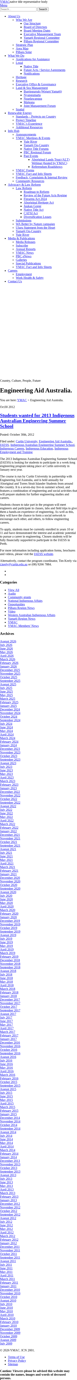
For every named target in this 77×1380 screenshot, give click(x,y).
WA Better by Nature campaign (35, 224)
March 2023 (7, 781)
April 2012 (7, 1232)
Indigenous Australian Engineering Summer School (42, 445)
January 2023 (8, 788)
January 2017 (8, 1039)
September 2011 (10, 1257)
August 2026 (8, 641)
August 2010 (8, 1300)
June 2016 (6, 1064)
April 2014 (7, 1146)
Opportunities (16, 604)
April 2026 (7, 655)
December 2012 (10, 1203)
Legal (19, 62)
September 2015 (10, 1085)
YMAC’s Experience (29, 123)
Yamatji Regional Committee (42, 37)
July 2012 (6, 1221)
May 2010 (6, 1311)
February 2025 (9, 702)
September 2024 (10, 720)
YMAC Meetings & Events (33, 138)
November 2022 (10, 795)
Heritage (21, 77)
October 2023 (8, 756)
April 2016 (7, 1071)
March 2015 (7, 1107)
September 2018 (10, 967)
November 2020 (10, 881)
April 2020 (7, 906)
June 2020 (6, 899)
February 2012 (9, 1239)
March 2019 (7, 953)
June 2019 (6, 942)
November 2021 (10, 838)
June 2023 (6, 770)
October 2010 (8, 1297)
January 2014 (8, 1157)
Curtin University (26, 441)
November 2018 (10, 963)
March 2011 (7, 1279)
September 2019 (10, 931)
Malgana (29, 102)
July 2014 (6, 1135)
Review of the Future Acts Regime (45, 195)
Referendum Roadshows (47, 166)
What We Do (16, 55)
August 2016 (8, 1057)
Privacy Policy (17, 1360)
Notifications (32, 73)
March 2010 (7, 1318)
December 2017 (10, 999)
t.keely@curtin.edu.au (13, 564)
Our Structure (32, 23)
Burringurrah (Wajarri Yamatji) (43, 91)
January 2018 (8, 996)
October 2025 (8, 677)
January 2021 (8, 874)
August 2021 (8, 849)
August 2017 (8, 1014)
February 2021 (9, 870)
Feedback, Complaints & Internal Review (42, 177)
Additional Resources (29, 127)
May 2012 (6, 1229)
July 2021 (6, 852)
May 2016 (6, 1067)
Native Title (31, 66)
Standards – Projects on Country (36, 116)
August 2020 (8, 892)
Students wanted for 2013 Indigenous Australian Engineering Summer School (37, 421)
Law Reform (24, 188)
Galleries (21, 260)
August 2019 (8, 935)
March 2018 (7, 989)
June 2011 (6, 1268)
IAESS (4, 445)
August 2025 (8, 684)
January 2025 (8, 706)
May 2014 (6, 1143)
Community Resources (30, 181)
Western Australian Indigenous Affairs (31, 615)
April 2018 (7, 985)
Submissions (23, 220)
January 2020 (8, 917)
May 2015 (6, 1100)
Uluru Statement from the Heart (35, 227)
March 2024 (7, 738)
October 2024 (8, 716)
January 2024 (8, 745)
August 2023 (8, 763)
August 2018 (8, 971)
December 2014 (10, 1117)
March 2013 (7, 1193)
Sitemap (13, 1364)
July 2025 (6, 688)
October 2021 (8, 842)
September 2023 (10, 759)
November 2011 (10, 1250)
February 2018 (9, 992)
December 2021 (10, 834)
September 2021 (10, 845)
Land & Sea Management (32, 88)
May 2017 (6, 1024)
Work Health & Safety (30, 277)
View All (13, 590)
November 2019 (10, 924)
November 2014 (10, 1121)
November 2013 (10, 1164)
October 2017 (8, 1006)
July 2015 (6, 1092)
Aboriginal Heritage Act (39, 202)
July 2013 (6, 1178)
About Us (14, 16)
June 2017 (6, 1021)
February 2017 (9, 1035)
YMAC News (25, 252)
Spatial (20, 109)
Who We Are (24, 19)
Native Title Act (33, 209)
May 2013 (6, 1186)
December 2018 (10, 960)
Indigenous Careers (12, 448)
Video (11, 611)
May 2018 (6, 981)
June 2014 (6, 1139)
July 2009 (6, 1343)
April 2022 (7, 820)
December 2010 (10, 1289)
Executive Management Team (42, 34)
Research (21, 80)
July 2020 (6, 895)
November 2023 (10, 752)
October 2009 (8, 1336)
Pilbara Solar (24, 52)
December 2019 (10, 920)
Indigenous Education (39, 448)
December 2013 (10, 1160)
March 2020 (7, 910)
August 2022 (8, 806)
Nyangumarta (32, 95)
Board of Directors (35, 27)
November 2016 (10, 1046)
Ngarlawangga (33, 98)
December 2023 (10, 749)
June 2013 (6, 1182)
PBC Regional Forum (37, 152)
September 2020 (10, 888)
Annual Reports (26, 249)
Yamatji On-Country (36, 145)
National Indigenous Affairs (25, 600)
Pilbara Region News (21, 608)
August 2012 (8, 1218)
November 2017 (10, 1003)
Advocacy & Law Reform (24, 184)
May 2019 (6, 946)
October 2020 (8, 885)
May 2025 (6, 695)
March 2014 (7, 1150)
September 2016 (10, 1053)
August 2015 (8, 1089)
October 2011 (8, 1254)
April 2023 (7, 777)
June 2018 (6, 978)
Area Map (22, 48)
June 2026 (6, 648)
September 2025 (10, 680)
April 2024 (7, 734)
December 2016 (10, 1042)
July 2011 (6, 1264)
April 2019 (7, 949)
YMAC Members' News (23, 626)
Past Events (31, 156)
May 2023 (6, 774)
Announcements (26, 134)
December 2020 (10, 877)
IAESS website (43, 554)
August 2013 (8, 1175)
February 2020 (9, 913)
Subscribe (22, 245)
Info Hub (13, 131)
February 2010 (9, 1322)
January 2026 (8, 666)
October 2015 (8, 1082)
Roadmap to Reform (36, 191)
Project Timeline (26, 120)
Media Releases (25, 242)
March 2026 (7, 659)
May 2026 (6, 652)
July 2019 (6, 938)
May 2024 (6, 731)
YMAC (5, 1)
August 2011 (8, 1261)
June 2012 (6, 1225)
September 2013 (10, 1171)
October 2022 (8, 799)
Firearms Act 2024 (35, 199)
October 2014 (8, 1125)
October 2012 (8, 1211)
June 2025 (6, 691)
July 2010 (6, 1304)
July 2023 (6, 766)
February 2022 (9, 827)
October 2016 (8, 1049)
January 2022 (8, 831)
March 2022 (7, 824)
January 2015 (8, 1114)
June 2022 (6, 813)
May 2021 (6, 860)
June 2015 (6, 1096)
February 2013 (9, 1196)
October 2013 (8, 1168)
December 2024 (10, 709)
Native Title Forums (36, 148)
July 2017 (6, 1017)
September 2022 (10, 802)
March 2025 (7, 698)
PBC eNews (23, 256)
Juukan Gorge (32, 206)
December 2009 (10, 1329)
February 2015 (9, 1110)
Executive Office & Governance (36, 84)
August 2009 (8, 1340)
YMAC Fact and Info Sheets (34, 174)
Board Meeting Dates (37, 30)
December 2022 (10, 791)
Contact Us (15, 281)
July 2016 (6, 1060)
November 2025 (10, 673)
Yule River (30, 141)
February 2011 (9, 1282)
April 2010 (7, 1315)
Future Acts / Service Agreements (44, 70)
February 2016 (9, 1078)
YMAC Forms (25, 170)
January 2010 (8, 1325)
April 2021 (7, 863)
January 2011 (8, 1286)
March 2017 (7, 1032)
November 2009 (10, 1332)
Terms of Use (16, 1357)
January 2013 (8, 1200)
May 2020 (6, 903)
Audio (12, 593)
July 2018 (6, 974)
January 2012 (8, 1243)
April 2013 (7, 1189)
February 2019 (9, 956)
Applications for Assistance (33, 59)
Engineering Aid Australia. (55, 441)
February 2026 (9, 663)
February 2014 (9, 1153)
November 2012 (10, 1207)
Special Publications (28, 263)
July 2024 (6, 723)
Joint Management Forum (40, 105)
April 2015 (7, 1103)
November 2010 (10, 1293)
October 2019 (8, 928)
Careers (12, 270)
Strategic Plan (24, 45)
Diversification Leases (37, 217)
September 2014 (10, 1128)
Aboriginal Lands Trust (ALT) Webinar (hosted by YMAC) (50, 161)
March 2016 (7, 1074)
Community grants (19, 597)
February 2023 (9, 784)
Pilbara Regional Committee (41, 41)
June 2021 (6, 856)
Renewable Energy (20, 113)
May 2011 (6, 1272)
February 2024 (9, 741)
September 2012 (10, 1214)
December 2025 (10, 670)
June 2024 (6, 727)
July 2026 (6, 645)
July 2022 (6, 809)
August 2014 (8, 1132)
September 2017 (10, 1010)
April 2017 (7, 1028)
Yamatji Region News (21, 618)
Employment (24, 274)
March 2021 (7, 867)
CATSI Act (31, 213)
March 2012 (7, 1236)
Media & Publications (21, 238)
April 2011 (6, 1275)
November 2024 (10, 713)
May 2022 (6, 817)
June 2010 (6, 1307)
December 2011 (10, 1246)
